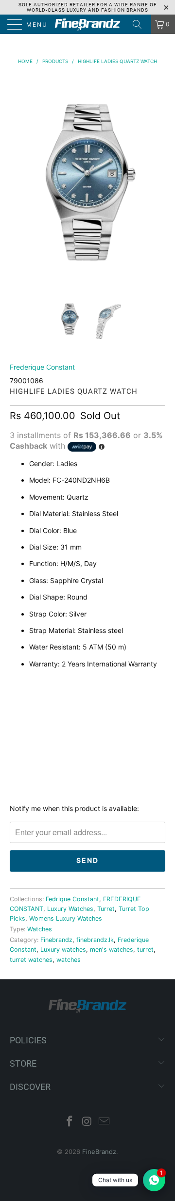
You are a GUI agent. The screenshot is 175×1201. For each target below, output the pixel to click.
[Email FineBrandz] (104, 1122)
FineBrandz (99, 1151)
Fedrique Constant (72, 899)
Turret (106, 908)
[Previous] (19, 179)
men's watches (111, 949)
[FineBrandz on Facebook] (69, 1122)
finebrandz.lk (95, 939)
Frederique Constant (42, 367)
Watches (39, 929)
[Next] (156, 179)
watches (68, 959)
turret (145, 949)
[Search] (140, 24)
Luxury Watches (70, 908)
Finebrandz (56, 939)
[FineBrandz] (87, 24)
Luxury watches (63, 949)
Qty (16, 684)
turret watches (31, 959)
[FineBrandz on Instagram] (87, 1122)
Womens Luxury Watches (65, 918)
